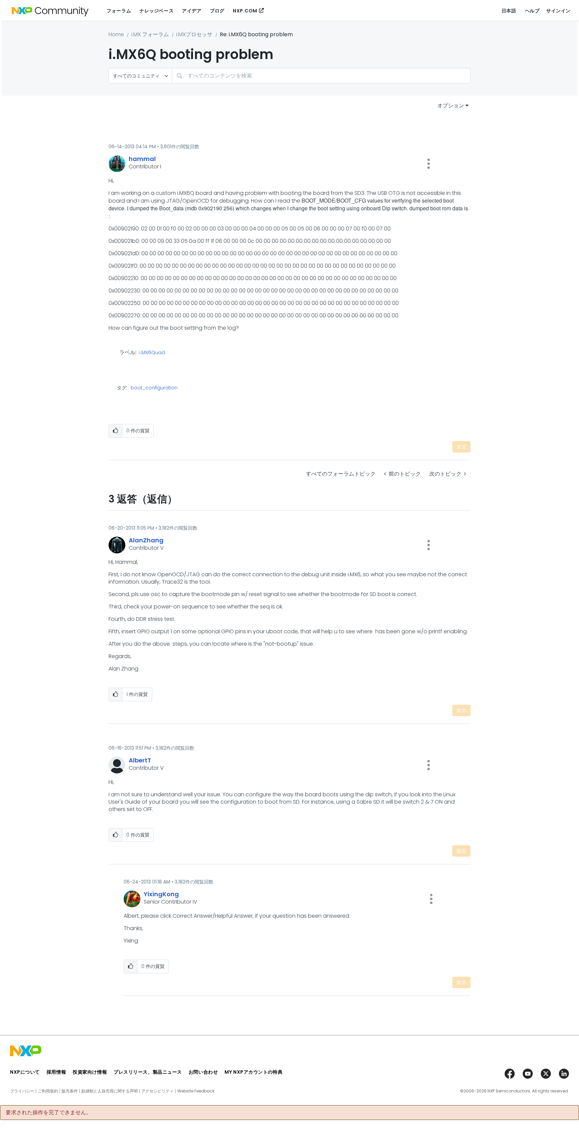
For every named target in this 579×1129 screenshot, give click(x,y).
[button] (428, 163)
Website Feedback (195, 1091)
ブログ (217, 10)
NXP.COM (245, 10)
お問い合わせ (203, 1072)
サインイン (558, 10)
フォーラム (119, 10)
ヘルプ (532, 10)
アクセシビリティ (157, 1091)
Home (116, 34)
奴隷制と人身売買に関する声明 (109, 1091)
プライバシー (22, 1091)
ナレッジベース (156, 10)
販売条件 (70, 1091)
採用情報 (56, 1072)
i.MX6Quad (152, 353)
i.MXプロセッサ (194, 34)
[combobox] (321, 76)
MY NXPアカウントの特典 (253, 1072)
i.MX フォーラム (150, 34)
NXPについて (25, 1072)
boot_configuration (154, 387)
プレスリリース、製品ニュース (148, 1072)
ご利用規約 (48, 1091)
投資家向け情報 (90, 1072)
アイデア (191, 10)
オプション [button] (450, 105)
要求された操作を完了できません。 (48, 1112)
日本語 (509, 10)
